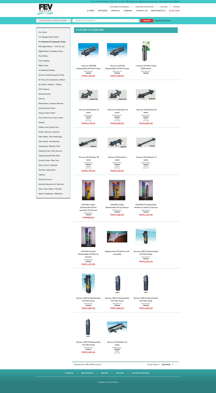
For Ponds (42, 32)
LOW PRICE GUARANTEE (145, 7)
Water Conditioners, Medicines (50, 194)
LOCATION (163, 7)
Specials (104, 373)
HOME (91, 11)
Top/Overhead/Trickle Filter (49, 156)
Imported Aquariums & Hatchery (51, 184)
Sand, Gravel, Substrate (48, 165)
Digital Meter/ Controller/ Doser (50, 51)
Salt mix (41, 99)
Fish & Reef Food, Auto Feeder (50, 118)
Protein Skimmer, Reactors (49, 132)
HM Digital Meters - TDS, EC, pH (51, 46)
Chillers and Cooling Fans (48, 127)
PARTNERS (102, 11)
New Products (87, 373)
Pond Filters (43, 56)
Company (69, 373)
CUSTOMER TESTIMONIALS (120, 7)
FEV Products (43, 89)
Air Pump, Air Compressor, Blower (51, 80)
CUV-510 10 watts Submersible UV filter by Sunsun (88, 254)
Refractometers (44, 94)
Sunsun (88, 73)
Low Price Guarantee (141, 373)
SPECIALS (115, 11)
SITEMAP (176, 7)
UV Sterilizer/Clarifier (46, 70)
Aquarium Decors (45, 179)
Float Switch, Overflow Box (49, 141)
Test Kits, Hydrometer (47, 170)
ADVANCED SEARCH (162, 21)
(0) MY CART (174, 11)
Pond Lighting (43, 61)
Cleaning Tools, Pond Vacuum (50, 151)
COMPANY (128, 11)
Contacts (120, 373)
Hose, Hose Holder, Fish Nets (50, 189)
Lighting (41, 175)
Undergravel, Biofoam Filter (49, 146)
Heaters (41, 122)
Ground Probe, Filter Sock (48, 160)
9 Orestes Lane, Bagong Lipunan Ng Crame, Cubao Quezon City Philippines (154, 1)
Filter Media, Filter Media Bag (50, 137)
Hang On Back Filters (46, 113)
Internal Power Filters (46, 108)
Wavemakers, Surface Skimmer (50, 103)
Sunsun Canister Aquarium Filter (51, 75)
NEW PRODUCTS (158, 11)
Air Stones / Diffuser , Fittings (50, 84)
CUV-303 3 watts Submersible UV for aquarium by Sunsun (88, 207)
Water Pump (43, 65)
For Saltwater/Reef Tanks (48, 37)
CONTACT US (141, 11)
